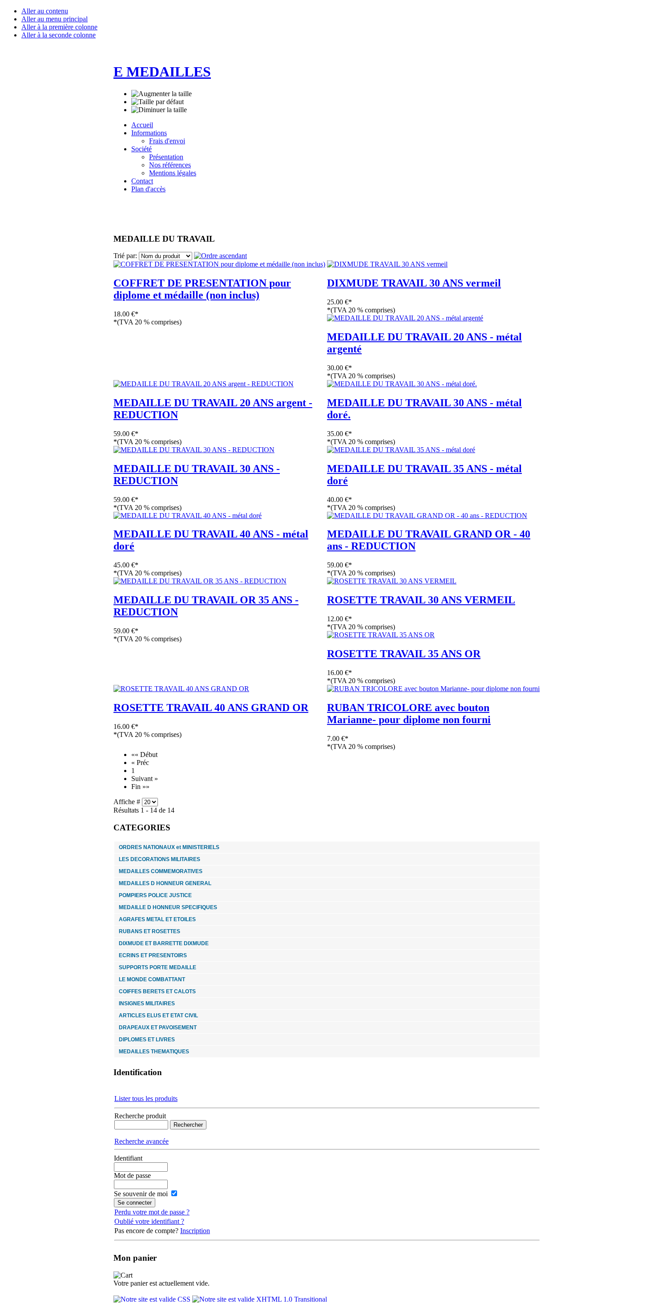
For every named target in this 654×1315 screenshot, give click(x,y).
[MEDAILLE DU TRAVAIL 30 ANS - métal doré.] (402, 384)
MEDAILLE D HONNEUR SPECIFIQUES (168, 907)
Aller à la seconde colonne (58, 35)
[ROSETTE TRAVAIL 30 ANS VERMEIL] (391, 581)
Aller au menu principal (54, 19)
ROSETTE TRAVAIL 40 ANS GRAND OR (210, 707)
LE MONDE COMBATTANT (152, 979)
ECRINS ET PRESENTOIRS (153, 955)
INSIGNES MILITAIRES (147, 1003)
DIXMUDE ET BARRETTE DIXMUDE (164, 943)
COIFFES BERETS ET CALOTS (157, 991)
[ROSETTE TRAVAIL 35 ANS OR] (381, 635)
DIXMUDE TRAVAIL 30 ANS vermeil (414, 283)
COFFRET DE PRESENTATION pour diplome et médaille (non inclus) (202, 289)
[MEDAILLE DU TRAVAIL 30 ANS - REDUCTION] (194, 449)
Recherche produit (140, 1116)
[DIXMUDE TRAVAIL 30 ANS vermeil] (387, 264)
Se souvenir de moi (141, 1194)
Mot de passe (132, 1175)
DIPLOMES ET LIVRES (147, 1039)
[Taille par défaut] (157, 102)
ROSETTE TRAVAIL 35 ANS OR (403, 654)
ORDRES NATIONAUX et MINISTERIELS (169, 847)
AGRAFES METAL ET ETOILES (157, 919)
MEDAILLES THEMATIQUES (154, 1051)
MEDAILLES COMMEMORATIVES (160, 871)
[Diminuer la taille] (159, 110)
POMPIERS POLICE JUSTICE (155, 895)
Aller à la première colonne (59, 27)
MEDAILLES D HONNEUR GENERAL (165, 883)
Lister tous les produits (146, 1098)
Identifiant (128, 1158)
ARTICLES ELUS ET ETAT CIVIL (158, 1015)
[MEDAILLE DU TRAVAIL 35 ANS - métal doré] (401, 449)
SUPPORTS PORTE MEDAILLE (157, 967)
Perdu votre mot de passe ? (152, 1212)
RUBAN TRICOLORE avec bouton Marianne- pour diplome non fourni (409, 713)
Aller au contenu (44, 11)
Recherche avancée (141, 1141)
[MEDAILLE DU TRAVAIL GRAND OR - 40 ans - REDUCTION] (427, 515)
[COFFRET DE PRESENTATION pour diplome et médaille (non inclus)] (219, 264)
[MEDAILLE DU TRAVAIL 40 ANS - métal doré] (187, 515)
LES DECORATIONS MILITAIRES (159, 859)
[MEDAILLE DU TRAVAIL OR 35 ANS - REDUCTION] (200, 581)
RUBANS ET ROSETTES (149, 931)
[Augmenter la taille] (161, 94)
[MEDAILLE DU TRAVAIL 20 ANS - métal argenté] (405, 318)
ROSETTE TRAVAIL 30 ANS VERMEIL (421, 600)
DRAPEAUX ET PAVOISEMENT (158, 1027)
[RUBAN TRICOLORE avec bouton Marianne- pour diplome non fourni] (433, 688)
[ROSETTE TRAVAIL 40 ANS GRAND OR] (181, 688)
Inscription (195, 1230)
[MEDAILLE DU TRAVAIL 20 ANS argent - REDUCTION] (203, 384)
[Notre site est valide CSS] (152, 1299)
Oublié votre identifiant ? (149, 1221)
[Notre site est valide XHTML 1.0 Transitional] (259, 1299)
